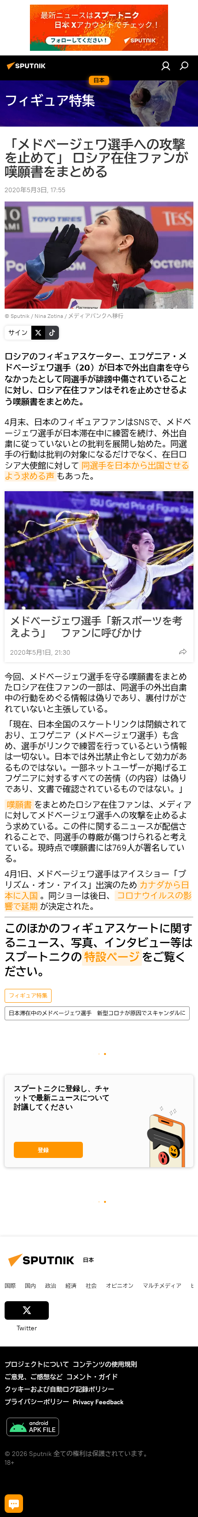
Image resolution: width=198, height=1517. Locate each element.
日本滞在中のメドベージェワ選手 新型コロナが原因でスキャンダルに (97, 1013)
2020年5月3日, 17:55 (35, 190)
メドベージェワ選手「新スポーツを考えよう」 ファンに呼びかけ (96, 627)
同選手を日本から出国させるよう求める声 (97, 470)
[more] (183, 651)
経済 (70, 1285)
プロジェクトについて (37, 1364)
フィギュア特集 (28, 995)
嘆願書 (19, 804)
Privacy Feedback (98, 1402)
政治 (50, 1285)
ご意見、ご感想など (34, 1377)
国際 (10, 1285)
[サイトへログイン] (166, 65)
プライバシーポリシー (37, 1402)
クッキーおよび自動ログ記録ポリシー (59, 1389)
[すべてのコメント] (14, 1503)
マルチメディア (162, 1285)
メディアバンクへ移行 (95, 315)
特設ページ (112, 957)
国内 (30, 1285)
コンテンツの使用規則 (105, 1364)
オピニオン (120, 1285)
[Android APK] (32, 1428)
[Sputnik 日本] (28, 69)
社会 (91, 1285)
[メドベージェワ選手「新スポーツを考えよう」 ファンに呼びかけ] (99, 550)
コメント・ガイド (92, 1377)
